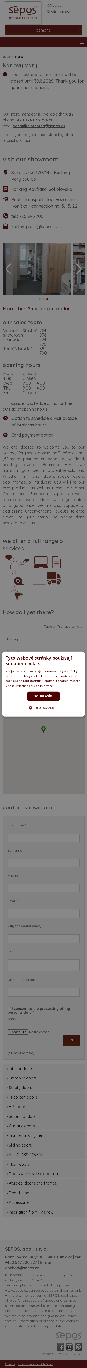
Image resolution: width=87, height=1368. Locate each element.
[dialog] (43, 683)
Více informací (43, 685)
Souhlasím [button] (43, 696)
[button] (43, 708)
